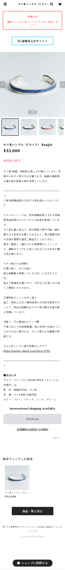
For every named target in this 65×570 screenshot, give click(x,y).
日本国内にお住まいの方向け (32, 429)
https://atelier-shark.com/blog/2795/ (26, 351)
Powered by (28, 536)
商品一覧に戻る (32, 511)
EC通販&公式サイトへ (33, 41)
